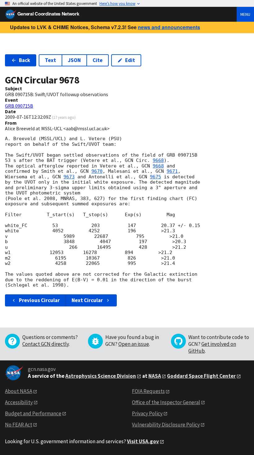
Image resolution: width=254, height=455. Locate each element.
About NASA (18, 391)
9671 (172, 171)
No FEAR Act (18, 424)
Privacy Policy (147, 413)
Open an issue (133, 344)
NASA (154, 375)
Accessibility (19, 402)
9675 (155, 177)
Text (50, 60)
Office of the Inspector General (166, 402)
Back (24, 60)
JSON (74, 60)
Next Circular (87, 300)
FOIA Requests (148, 391)
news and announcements (169, 27)
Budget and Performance (33, 413)
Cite (98, 60)
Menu (245, 14)
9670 (97, 171)
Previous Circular (39, 300)
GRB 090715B (19, 106)
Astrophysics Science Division (100, 375)
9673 (69, 177)
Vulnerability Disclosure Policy (166, 424)
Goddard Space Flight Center (201, 375)
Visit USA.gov (143, 441)
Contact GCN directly (45, 344)
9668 (158, 160)
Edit (130, 60)
